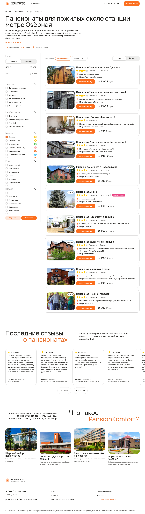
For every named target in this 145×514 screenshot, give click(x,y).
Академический (14, 165)
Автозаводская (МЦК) (22, 148)
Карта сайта (101, 495)
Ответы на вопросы (104, 491)
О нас (53, 491)
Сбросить (13, 218)
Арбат (11, 175)
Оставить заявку (85, 82)
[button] (73, 75)
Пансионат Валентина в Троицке (95, 241)
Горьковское (13, 207)
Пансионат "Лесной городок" (93, 293)
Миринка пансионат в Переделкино (96, 166)
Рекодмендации (63, 58)
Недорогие (13, 116)
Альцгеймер (13, 92)
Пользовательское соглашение (63, 499)
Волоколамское (15, 203)
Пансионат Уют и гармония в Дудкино (98, 67)
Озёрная (22, 137)
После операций (15, 106)
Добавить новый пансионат (107, 499)
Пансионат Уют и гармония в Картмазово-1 (101, 142)
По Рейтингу (78, 58)
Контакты (54, 495)
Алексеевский (14, 168)
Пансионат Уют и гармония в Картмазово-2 (101, 92)
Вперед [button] (79, 390)
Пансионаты (19, 11)
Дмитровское (14, 211)
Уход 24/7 (12, 123)
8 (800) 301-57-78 (111, 4)
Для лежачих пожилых (17, 88)
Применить (29, 218)
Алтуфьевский (14, 172)
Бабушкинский (14, 183)
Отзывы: (104, 71)
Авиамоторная (22, 140)
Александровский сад (22, 155)
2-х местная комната (16, 127)
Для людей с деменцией (17, 99)
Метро (29, 11)
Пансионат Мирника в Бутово (93, 269)
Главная (8, 11)
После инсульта (15, 102)
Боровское (13, 196)
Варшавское (13, 200)
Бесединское (14, 193)
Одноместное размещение (19, 119)
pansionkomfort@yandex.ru (21, 499)
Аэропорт (12, 179)
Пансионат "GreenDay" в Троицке (95, 216)
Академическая (22, 151)
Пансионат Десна (86, 191)
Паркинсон (13, 95)
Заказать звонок (131, 3)
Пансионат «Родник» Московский (95, 117)
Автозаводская (22, 144)
